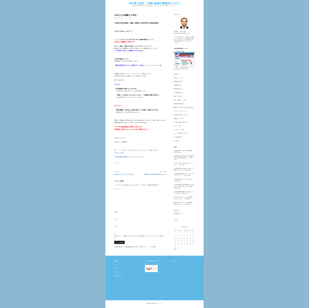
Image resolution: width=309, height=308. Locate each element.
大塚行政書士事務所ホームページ (153, 303)
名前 (115, 211)
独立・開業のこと (178, 100)
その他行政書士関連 (179, 122)
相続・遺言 (177, 96)
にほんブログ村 (118, 152)
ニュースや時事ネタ (179, 133)
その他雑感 (177, 137)
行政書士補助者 (178, 103)
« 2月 (175, 248)
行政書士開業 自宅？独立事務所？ (183, 150)
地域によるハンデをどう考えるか (124, 174)
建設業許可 (177, 81)
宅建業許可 (177, 85)
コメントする (128, 18)
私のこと (119, 162)
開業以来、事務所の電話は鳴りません (155, 174)
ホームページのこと (179, 111)
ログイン (116, 264)
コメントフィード (119, 272)
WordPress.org (118, 275)
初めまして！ (177, 77)
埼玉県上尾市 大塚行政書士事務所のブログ (154, 3)
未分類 (175, 140)
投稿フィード (118, 268)
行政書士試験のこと (179, 114)
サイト (116, 226)
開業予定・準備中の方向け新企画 (183, 107)
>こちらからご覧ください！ (181, 68)
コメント (116, 189)
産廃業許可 (177, 89)
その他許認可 (177, 92)
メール (116, 219)
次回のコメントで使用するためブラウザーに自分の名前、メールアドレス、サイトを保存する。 (139, 237)
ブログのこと (177, 129)
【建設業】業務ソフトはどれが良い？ (184, 179)
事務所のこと (177, 118)
